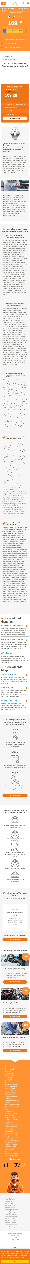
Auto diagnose (9, 1073)
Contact (15, 1237)
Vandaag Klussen (9, 1198)
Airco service (8, 1071)
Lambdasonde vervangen (12, 1124)
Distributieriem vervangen (12, 1106)
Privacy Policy (15, 1235)
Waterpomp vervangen (11, 1151)
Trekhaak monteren (10, 1146)
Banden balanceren (10, 1090)
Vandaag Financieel (10, 1222)
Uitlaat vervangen (9, 1148)
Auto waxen (8, 1083)
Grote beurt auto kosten (12, 639)
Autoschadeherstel (10, 1088)
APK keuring (8, 1066)
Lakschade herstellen (11, 1123)
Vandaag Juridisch (10, 1213)
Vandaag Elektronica (10, 1220)
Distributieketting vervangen (12, 1104)
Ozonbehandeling (9, 1131)
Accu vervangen (9, 1069)
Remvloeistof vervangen (11, 1137)
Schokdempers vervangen (12, 1140)
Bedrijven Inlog (15, 1239)
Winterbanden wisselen (11, 1153)
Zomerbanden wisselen (11, 1155)
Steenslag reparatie (10, 1142)
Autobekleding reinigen (11, 1086)
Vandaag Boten (9, 1203)
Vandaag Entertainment (11, 1209)
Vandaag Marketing (10, 1226)
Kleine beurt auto (9, 1115)
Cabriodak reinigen (10, 1094)
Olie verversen (9, 1129)
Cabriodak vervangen (11, 1096)
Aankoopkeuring (9, 1068)
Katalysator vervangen (11, 1113)
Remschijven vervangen (11, 1135)
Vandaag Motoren (10, 1205)
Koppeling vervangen (10, 1121)
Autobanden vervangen (11, 1084)
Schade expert (9, 1138)
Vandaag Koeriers (10, 1199)
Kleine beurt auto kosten (12, 625)
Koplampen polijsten (10, 1117)
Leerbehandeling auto (11, 1126)
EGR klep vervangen (10, 1109)
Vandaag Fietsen (9, 1211)
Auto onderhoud (9, 1075)
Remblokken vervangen (11, 1133)
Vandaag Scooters (10, 1218)
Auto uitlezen (8, 1079)
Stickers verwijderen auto (12, 1144)
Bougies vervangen (10, 1092)
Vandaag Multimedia (10, 1214)
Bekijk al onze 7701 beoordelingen (15, 935)
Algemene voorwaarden (15, 1233)
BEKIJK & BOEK (15, 118)
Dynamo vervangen (10, 1108)
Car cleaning (8, 1098)
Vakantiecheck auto (10, 1150)
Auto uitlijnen (8, 1081)
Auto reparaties (9, 1077)
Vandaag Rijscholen (10, 1207)
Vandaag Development (11, 1224)
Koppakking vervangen (11, 1119)
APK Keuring (6, 653)
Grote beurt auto (9, 1111)
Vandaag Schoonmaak (11, 1216)
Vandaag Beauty (9, 1201)
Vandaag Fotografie (10, 1227)
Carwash (7, 1102)
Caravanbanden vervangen (12, 1100)
